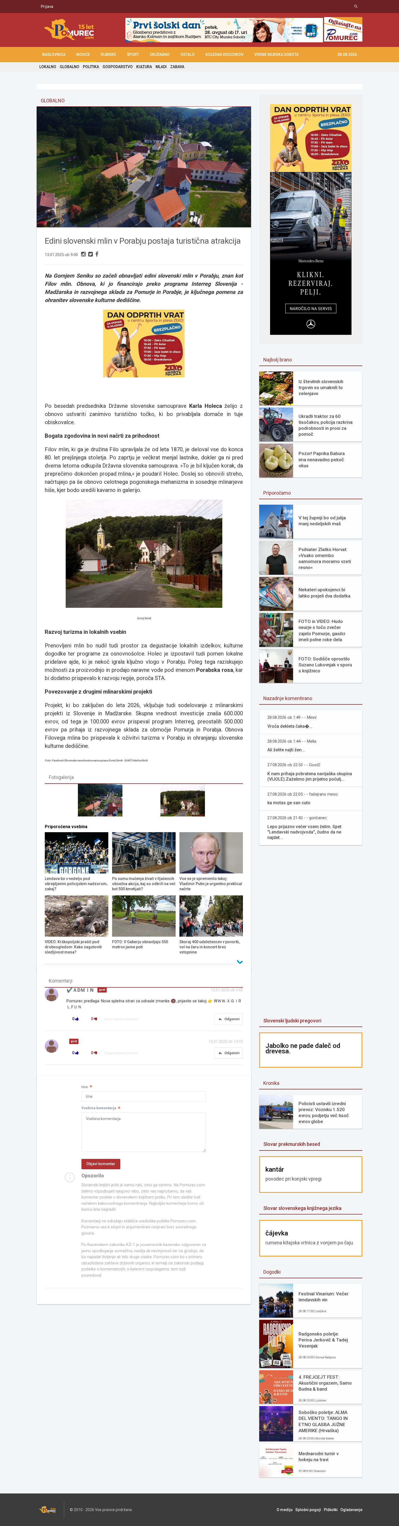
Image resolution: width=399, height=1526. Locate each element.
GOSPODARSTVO (118, 67)
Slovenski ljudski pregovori (292, 1020)
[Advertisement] (311, 932)
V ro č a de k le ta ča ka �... (289, 726)
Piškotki (331, 1510)
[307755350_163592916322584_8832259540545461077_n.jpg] (185, 802)
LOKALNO (47, 67)
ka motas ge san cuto (289, 802)
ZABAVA (177, 67)
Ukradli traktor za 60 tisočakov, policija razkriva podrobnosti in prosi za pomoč (326, 425)
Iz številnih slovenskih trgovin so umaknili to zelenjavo (321, 387)
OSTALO (187, 54)
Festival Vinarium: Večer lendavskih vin (324, 1296)
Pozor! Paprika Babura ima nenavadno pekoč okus (322, 459)
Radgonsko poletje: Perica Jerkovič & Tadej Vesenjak (323, 1340)
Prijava (47, 6)
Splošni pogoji (308, 1510)
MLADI (161, 67)
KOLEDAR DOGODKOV (224, 54)
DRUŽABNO (160, 54)
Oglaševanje (351, 1510)
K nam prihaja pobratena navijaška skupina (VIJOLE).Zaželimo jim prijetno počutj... (309, 776)
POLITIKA (91, 67)
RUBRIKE (108, 54)
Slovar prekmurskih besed (291, 1144)
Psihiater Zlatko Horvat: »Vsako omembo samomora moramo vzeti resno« (325, 558)
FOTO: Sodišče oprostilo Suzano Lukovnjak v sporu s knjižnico (325, 664)
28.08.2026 (347, 54)
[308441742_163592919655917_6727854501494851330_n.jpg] (102, 802)
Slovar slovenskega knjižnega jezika (302, 1208)
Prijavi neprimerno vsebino (121, 1019)
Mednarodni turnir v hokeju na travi (318, 1456)
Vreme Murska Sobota (276, 54)
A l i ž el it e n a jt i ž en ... (286, 749)
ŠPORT (133, 54)
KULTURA (144, 67)
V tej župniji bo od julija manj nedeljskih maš (322, 520)
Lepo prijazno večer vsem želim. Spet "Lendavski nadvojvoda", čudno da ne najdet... (304, 832)
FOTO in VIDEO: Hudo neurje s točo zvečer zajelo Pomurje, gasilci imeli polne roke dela (322, 630)
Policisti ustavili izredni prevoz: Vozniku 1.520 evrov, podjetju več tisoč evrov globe (324, 1112)
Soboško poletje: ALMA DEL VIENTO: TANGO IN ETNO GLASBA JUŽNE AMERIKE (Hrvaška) (323, 1421)
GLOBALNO (69, 67)
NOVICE (83, 54)
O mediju (285, 1510)
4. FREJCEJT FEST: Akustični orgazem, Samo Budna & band (325, 1383)
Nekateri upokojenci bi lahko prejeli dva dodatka (324, 592)
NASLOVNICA (53, 54)
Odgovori (228, 1019)
